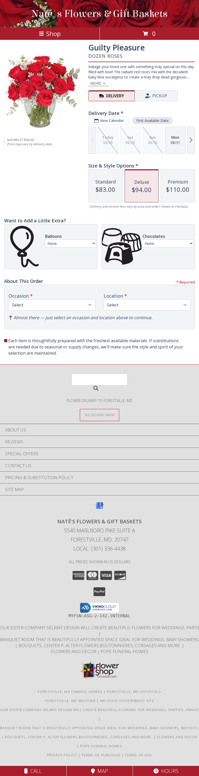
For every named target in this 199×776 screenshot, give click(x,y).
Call (35, 770)
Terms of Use (138, 755)
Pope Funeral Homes (124, 651)
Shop (53, 33)
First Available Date (152, 120)
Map (101, 770)
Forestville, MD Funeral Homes (70, 691)
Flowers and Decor (74, 651)
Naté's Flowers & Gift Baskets (100, 14)
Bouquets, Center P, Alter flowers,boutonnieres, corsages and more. (100, 645)
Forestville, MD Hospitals (134, 691)
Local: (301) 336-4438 (99, 548)
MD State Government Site (127, 700)
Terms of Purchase (100, 755)
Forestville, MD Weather (70, 700)
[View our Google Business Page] (99, 508)
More (95, 83)
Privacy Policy (62, 755)
